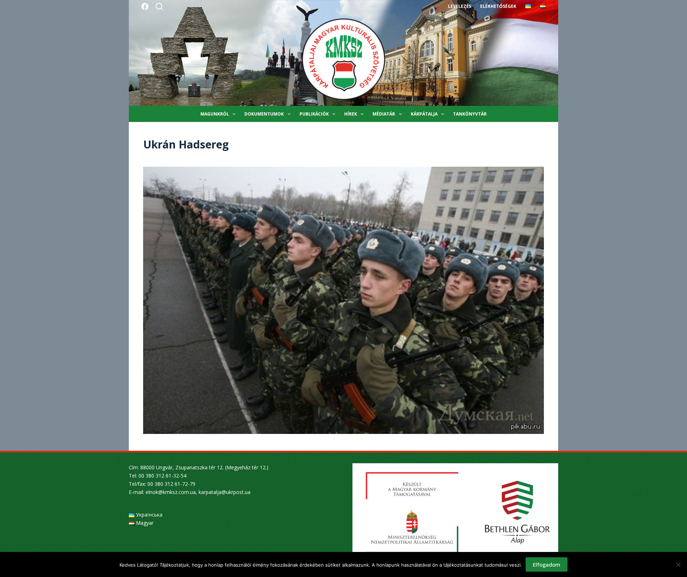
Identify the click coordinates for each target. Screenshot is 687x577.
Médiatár (383, 114)
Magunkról (214, 114)
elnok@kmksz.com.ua (171, 492)
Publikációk (314, 114)
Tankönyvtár (470, 114)
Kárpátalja (424, 114)
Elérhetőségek (498, 6)
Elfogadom (546, 564)
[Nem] (678, 564)
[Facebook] (144, 6)
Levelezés (459, 6)
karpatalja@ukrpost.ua (224, 492)
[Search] (159, 6)
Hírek (350, 114)
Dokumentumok (264, 114)
